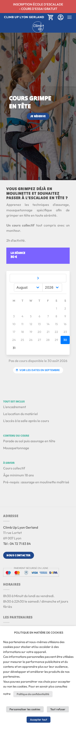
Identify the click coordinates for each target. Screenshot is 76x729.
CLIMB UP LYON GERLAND (24, 17)
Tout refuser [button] (57, 709)
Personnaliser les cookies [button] (25, 709)
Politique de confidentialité (33, 694)
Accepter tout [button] (38, 719)
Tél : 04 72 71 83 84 (17, 543)
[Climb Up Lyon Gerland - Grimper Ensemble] (38, 27)
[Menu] (69, 17)
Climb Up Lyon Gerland (20, 527)
